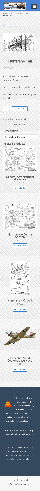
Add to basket (20, 108)
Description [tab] (19, 124)
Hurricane (19, 14)
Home (5, 14)
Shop (11, 14)
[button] (4, 25)
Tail (27, 14)
